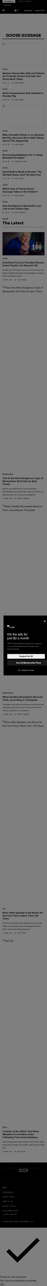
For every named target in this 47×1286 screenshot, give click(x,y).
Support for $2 (26, 656)
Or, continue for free (26, 670)
